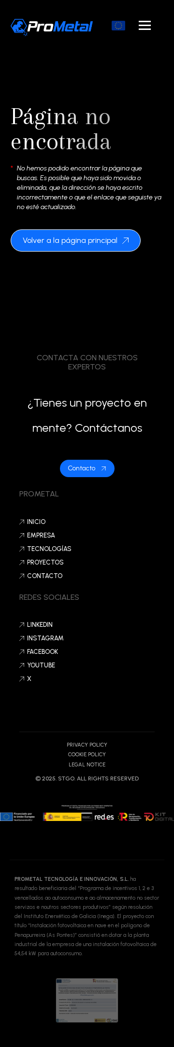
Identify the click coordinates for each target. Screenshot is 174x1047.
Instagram (45, 638)
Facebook (42, 651)
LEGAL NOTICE (87, 765)
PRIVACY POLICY (87, 745)
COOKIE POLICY (87, 754)
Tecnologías (49, 548)
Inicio (36, 521)
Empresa (41, 535)
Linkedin (40, 624)
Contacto (44, 576)
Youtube (41, 665)
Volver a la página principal (70, 240)
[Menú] (145, 25)
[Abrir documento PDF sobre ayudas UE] (118, 25)
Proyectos (45, 562)
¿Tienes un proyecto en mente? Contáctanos (87, 415)
